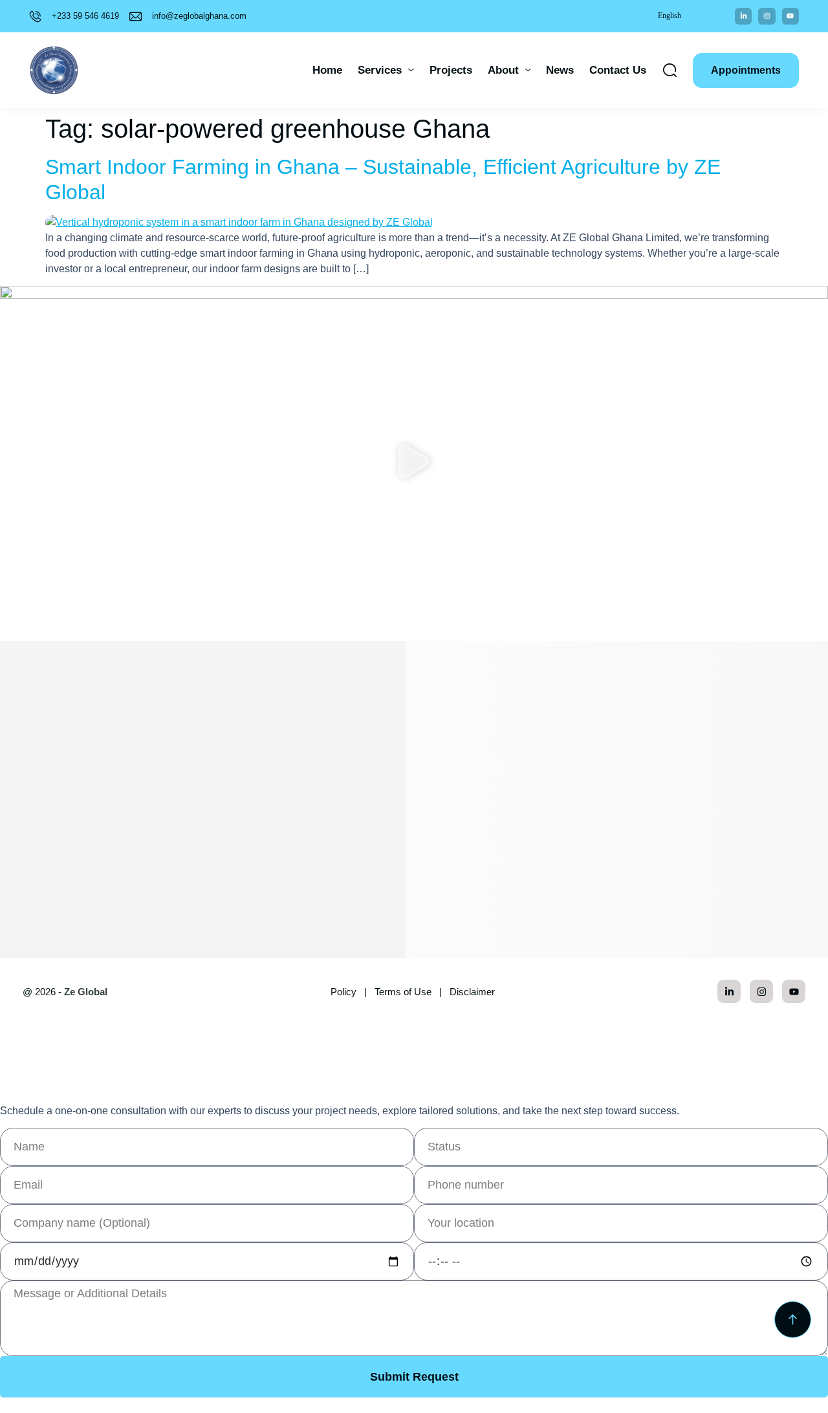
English (669, 15)
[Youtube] (790, 16)
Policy (343, 991)
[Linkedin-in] (743, 16)
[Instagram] (766, 16)
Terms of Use (403, 991)
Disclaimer (472, 991)
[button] (414, 463)
